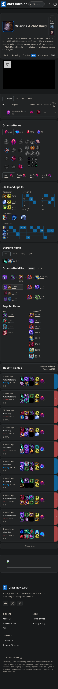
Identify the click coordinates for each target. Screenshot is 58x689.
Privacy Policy (39, 623)
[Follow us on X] (12, 603)
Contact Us (8, 640)
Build (6, 55)
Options (39, 268)
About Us (7, 619)
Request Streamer (11, 645)
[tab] (6, 55)
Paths (31, 268)
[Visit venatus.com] (49, 84)
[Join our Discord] (5, 603)
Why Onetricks (9, 623)
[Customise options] (55, 4)
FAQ (5, 628)
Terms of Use (39, 619)
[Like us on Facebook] (20, 603)
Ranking (16, 55)
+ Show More (29, 546)
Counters (43, 55)
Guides (29, 55)
